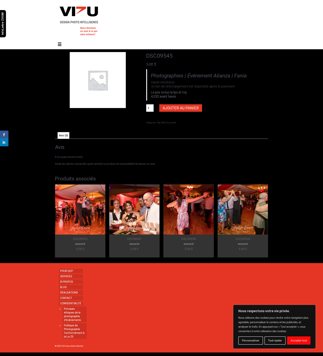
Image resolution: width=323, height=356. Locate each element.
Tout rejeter (275, 340)
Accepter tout (299, 340)
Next (265, 221)
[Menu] (59, 44)
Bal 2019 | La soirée (166, 122)
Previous (58, 221)
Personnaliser (250, 340)
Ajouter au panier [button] (80, 254)
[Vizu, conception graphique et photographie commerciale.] (89, 19)
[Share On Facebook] (4, 134)
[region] (274, 327)
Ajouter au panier (181, 108)
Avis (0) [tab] (63, 135)
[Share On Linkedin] (4, 142)
